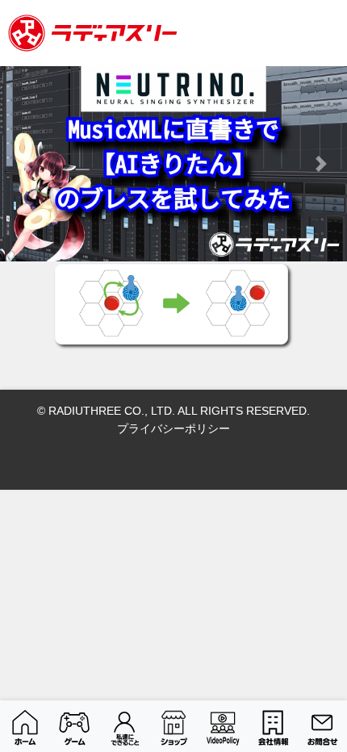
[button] (26, 163)
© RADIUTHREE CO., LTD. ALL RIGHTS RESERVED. (173, 410)
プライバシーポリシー (173, 428)
